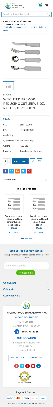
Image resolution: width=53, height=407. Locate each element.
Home (5, 21)
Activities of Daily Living (21, 21)
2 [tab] (26, 238)
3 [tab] (30, 238)
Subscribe (27, 272)
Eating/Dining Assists (15, 24)
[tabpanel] (14, 213)
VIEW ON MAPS (17, 358)
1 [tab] (22, 238)
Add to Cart (14, 233)
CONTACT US (36, 358)
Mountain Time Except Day (26, 326)
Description (10, 179)
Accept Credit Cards (24, 382)
